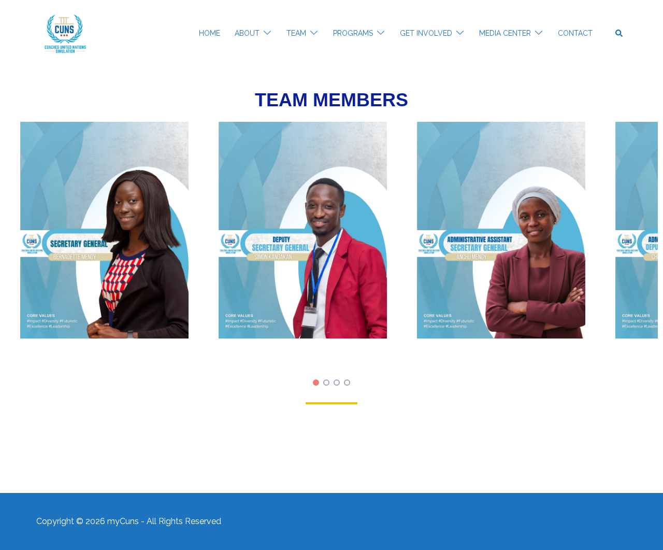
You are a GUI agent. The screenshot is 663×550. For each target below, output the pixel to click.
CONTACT (575, 33)
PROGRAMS (353, 33)
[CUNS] (65, 33)
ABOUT (247, 33)
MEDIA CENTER (505, 33)
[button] (619, 34)
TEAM (296, 33)
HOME (209, 33)
